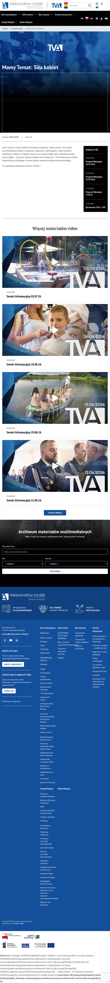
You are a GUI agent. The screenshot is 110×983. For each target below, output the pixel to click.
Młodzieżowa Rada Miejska (48, 727)
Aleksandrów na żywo (46, 773)
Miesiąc (48, 558)
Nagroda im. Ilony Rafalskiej (100, 653)
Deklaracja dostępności (11, 701)
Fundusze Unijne (46, 873)
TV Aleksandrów (17, 29)
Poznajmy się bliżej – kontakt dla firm (100, 646)
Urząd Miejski (7, 22)
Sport (42, 645)
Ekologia (43, 641)
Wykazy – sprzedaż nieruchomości (46, 854)
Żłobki (42, 669)
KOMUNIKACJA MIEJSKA (46, 659)
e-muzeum (44, 778)
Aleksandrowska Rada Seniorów (46, 754)
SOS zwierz (27, 14)
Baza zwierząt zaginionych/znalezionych (65, 643)
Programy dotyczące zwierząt (62, 651)
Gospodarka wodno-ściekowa (82, 640)
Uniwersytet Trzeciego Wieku (47, 760)
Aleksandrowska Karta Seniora (46, 738)
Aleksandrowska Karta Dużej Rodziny (46, 706)
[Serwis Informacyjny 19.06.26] (55, 398)
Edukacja (43, 664)
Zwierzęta (44, 649)
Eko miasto (44, 14)
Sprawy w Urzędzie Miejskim (47, 795)
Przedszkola (45, 673)
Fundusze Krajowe (47, 877)
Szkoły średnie (46, 683)
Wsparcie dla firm (100, 671)
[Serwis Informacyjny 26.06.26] (55, 330)
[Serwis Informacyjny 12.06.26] (55, 466)
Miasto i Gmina (46, 638)
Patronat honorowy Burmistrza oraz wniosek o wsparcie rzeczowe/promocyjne (48, 893)
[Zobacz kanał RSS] (16, 640)
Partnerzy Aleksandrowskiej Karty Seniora (47, 746)
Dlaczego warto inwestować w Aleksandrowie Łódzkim (99, 683)
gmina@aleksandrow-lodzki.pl (15, 634)
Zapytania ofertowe (44, 862)
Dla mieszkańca (9, 14)
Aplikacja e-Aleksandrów (45, 767)
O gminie (96, 675)
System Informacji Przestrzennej (47, 811)
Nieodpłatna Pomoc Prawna (46, 882)
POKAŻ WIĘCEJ (55, 512)
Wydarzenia (45, 653)
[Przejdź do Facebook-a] (5, 640)
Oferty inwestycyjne (98, 659)
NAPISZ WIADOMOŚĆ (13, 664)
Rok (3, 558)
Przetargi (44, 821)
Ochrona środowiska (79, 647)
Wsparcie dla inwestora (45, 903)
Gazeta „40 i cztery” (45, 698)
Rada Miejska (26, 22)
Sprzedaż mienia (47, 847)
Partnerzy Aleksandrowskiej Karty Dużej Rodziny (47, 718)
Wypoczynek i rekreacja (45, 688)
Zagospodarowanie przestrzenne (48, 868)
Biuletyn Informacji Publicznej (47, 801)
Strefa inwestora (63, 14)
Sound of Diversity (47, 782)
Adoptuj (61, 658)
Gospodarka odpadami (80, 634)
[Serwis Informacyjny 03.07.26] (55, 262)
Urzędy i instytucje (47, 817)
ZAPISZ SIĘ (9, 691)
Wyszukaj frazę (8, 546)
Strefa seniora (46, 732)
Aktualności (44, 633)
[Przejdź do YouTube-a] (11, 640)
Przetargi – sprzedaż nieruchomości (46, 841)
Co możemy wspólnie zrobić (99, 666)
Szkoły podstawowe (45, 678)
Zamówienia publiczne (45, 826)
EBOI (42, 806)
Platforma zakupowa (44, 833)
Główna (5, 29)
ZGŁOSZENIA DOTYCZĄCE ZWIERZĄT (63, 636)
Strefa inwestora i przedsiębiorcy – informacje (100, 639)
